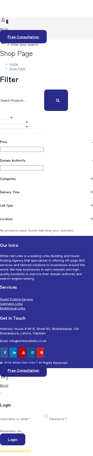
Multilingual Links (12, 308)
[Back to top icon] (7, 357)
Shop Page (18, 68)
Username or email (22, 419)
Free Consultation (23, 37)
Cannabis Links (11, 304)
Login (12, 439)
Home (14, 64)
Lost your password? (15, 450)
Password (64, 419)
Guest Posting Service (16, 299)
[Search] (56, 100)
